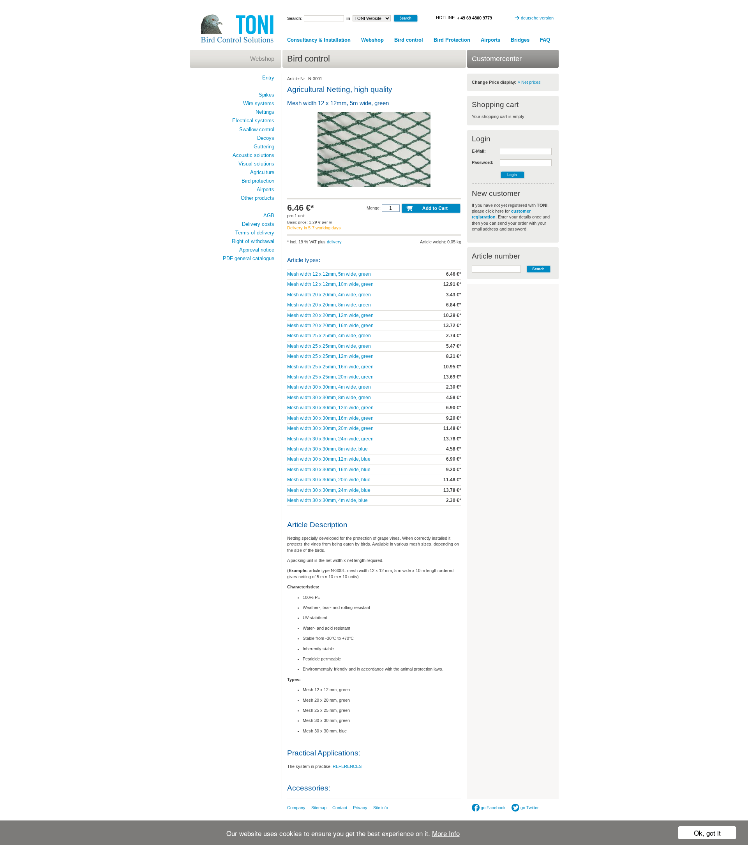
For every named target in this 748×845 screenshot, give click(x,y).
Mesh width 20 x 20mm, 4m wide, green (329, 295)
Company (296, 807)
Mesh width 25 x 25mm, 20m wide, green (330, 377)
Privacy (360, 807)
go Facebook (493, 807)
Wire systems (258, 103)
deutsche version (537, 18)
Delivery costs (258, 224)
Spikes (266, 95)
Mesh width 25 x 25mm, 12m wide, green (330, 356)
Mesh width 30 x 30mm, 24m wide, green (330, 439)
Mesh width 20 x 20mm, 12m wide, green (330, 315)
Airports (490, 40)
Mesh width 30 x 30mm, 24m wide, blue (328, 490)
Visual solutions (256, 164)
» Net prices (529, 82)
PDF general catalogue (248, 258)
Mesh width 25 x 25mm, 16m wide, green (330, 367)
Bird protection (258, 181)
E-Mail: (479, 151)
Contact (339, 807)
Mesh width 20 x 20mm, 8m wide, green (329, 305)
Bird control (408, 40)
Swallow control (256, 129)
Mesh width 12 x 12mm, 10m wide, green (330, 284)
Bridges (520, 40)
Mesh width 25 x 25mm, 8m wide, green (329, 346)
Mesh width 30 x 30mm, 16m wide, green (330, 418)
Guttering (264, 147)
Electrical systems (253, 120)
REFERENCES (347, 766)
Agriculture (262, 172)
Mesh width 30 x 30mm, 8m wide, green (329, 397)
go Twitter (529, 807)
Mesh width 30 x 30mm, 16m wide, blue (328, 469)
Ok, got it (707, 833)
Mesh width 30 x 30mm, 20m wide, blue (328, 479)
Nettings (265, 112)
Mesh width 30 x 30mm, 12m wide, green (330, 407)
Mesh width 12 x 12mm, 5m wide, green (329, 274)
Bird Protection (452, 40)
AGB (268, 215)
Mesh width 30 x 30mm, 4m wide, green (329, 387)
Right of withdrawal (253, 241)
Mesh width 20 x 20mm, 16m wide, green (330, 325)
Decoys (265, 138)
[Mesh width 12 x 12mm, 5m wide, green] (374, 186)
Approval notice (256, 250)
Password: (483, 162)
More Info (446, 833)
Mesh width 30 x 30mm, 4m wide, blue (327, 500)
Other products (257, 198)
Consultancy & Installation (319, 40)
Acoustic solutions (253, 155)
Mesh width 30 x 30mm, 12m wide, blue (328, 459)
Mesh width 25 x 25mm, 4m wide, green (329, 335)
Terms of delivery (254, 233)
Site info (380, 807)
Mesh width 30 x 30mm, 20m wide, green (330, 428)
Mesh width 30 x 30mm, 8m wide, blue (327, 449)
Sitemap (318, 807)
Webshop (372, 40)
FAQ (545, 40)
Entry (268, 78)
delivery (334, 241)
